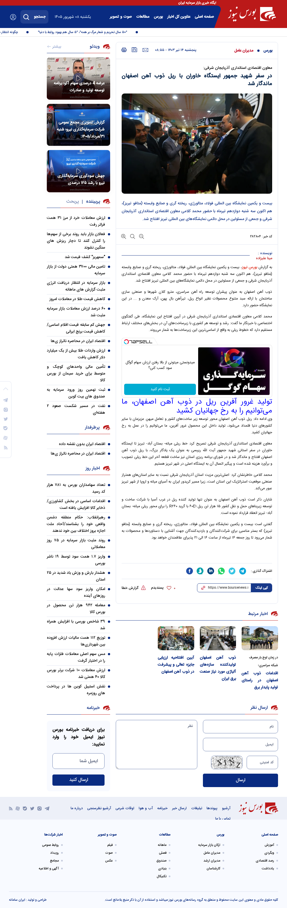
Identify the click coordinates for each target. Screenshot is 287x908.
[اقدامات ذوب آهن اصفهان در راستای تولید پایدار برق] (260, 638)
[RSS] (11, 808)
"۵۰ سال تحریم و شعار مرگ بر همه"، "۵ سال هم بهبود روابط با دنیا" (90, 32)
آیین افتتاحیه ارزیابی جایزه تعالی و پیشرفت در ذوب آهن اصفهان (176, 664)
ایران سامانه (17, 900)
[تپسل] (126, 342)
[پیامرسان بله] (25, 808)
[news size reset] (132, 236)
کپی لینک (261, 588)
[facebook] (189, 571)
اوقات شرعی (124, 808)
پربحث (72, 201)
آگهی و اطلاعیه (49, 868)
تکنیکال (161, 876)
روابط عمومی (50, 845)
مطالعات (142, 16)
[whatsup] (221, 571)
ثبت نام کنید (160, 389)
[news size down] (141, 236)
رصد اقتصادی (265, 860)
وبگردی (269, 853)
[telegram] (242, 571)
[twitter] (232, 571)
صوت (109, 853)
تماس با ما (222, 819)
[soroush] (200, 571)
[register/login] (13, 17)
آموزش (269, 845)
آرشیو (226, 808)
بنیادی (162, 868)
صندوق (161, 860)
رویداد (54, 853)
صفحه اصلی (204, 16)
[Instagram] (39, 808)
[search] (26, 16)
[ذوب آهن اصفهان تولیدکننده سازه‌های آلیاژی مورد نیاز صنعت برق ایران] (218, 638)
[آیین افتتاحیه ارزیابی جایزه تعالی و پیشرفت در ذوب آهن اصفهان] (176, 638)
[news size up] (123, 236)
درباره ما (77, 808)
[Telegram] (47, 808)
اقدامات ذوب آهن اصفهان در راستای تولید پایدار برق (260, 680)
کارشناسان (213, 868)
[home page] (252, 14)
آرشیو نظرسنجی (99, 808)
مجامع (54, 860)
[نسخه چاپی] (124, 50)
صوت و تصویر (121, 16)
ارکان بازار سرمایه (209, 845)
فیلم (110, 845)
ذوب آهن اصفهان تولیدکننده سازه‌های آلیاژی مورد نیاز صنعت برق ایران (218, 668)
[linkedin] (210, 571)
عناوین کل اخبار (178, 16)
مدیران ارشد (211, 860)
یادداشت (268, 868)
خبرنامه (162, 808)
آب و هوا (146, 808)
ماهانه (162, 845)
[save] (134, 49)
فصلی (162, 853)
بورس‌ (158, 16)
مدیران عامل (243, 50)
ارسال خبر (179, 808)
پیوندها (212, 808)
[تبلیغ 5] (197, 554)
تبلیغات (196, 808)
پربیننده (93, 201)
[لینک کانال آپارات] (17, 808)
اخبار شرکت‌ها (53, 834)
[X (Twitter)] (32, 808)
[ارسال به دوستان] (145, 50)
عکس (109, 860)
